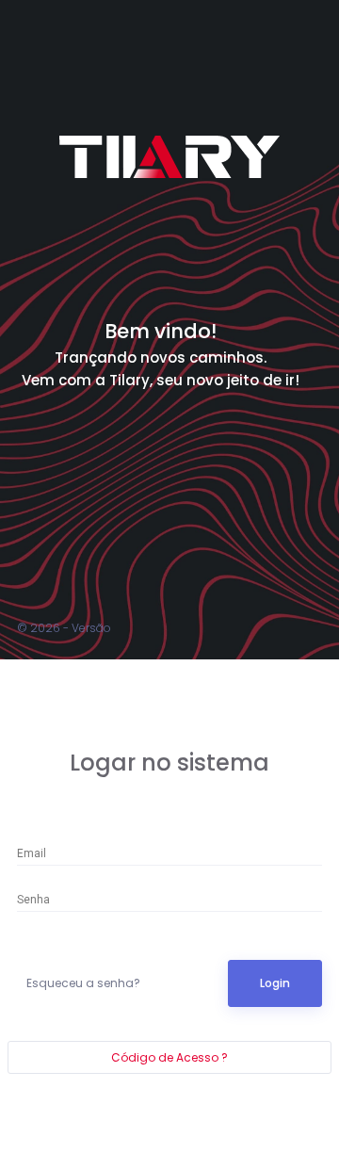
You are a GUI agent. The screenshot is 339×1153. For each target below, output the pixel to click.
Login (275, 983)
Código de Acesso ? (169, 1057)
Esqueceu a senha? (83, 983)
